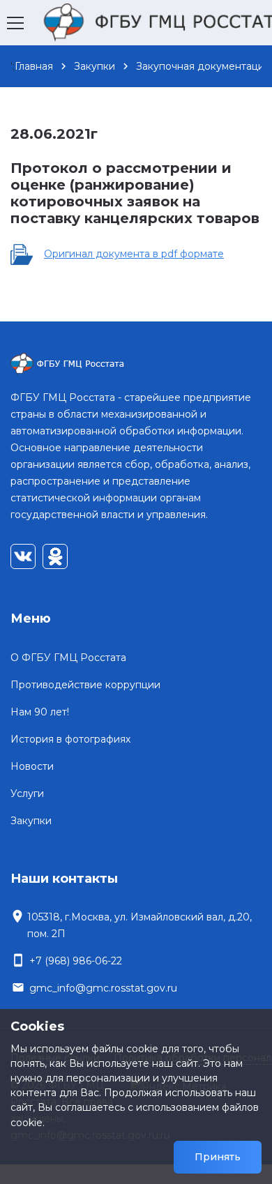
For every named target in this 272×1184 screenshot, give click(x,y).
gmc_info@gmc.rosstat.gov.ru (103, 988)
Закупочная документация (203, 66)
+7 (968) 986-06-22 (75, 961)
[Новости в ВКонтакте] (23, 556)
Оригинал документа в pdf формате (134, 254)
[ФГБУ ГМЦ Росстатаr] (136, 364)
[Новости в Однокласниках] (55, 556)
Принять (218, 1157)
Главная (34, 66)
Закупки (94, 66)
